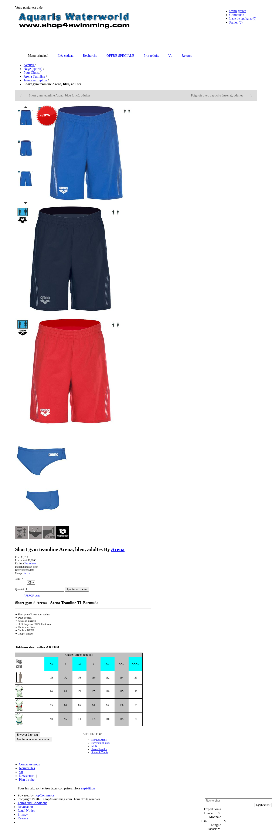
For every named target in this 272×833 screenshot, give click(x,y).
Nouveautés (27, 768)
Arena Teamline (99, 749)
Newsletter (26, 776)
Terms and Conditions (32, 803)
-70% (45, 115)
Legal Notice (26, 810)
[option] (25, 124)
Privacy (23, 814)
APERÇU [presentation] (29, 595)
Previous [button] (25, 107)
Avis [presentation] (37, 595)
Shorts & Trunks (99, 752)
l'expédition (30, 563)
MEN (94, 746)
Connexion (236, 15)
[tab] (29, 595)
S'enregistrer (237, 11)
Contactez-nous (29, 764)
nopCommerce (44, 795)
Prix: (17, 557)
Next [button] (25, 203)
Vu (21, 772)
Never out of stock (100, 742)
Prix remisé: (21, 560)
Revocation (25, 807)
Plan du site (26, 779)
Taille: (18, 578)
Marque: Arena (98, 739)
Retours (23, 818)
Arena (118, 549)
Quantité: (19, 589)
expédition (88, 788)
